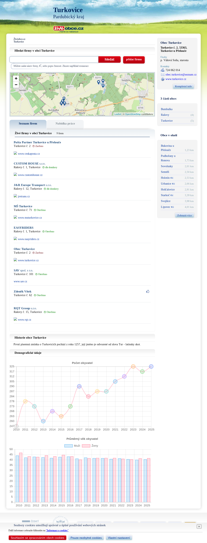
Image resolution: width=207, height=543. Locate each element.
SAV (23, 270)
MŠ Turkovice (23, 206)
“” (57, 530)
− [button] (16, 84)
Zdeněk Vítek (22, 291)
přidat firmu (134, 59)
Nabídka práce (65, 123)
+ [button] (16, 78)
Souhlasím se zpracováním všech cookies (37, 537)
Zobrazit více (184, 215)
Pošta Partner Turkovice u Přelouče (37, 142)
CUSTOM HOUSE (29, 163)
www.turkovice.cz (176, 79)
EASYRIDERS (23, 227)
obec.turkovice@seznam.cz (181, 74)
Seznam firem (28, 123)
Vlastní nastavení (119, 537)
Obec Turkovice (24, 249)
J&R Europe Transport (33, 185)
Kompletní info (183, 86)
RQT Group (25, 308)
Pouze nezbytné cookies (86, 537)
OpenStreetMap (133, 114)
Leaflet (117, 114)
